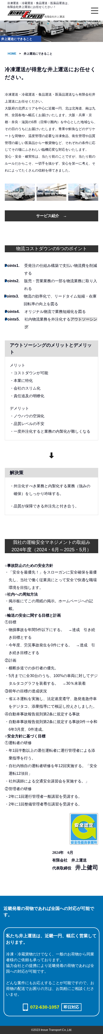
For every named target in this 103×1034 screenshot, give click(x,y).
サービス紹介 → (51, 216)
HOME (12, 53)
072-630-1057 (44, 1007)
